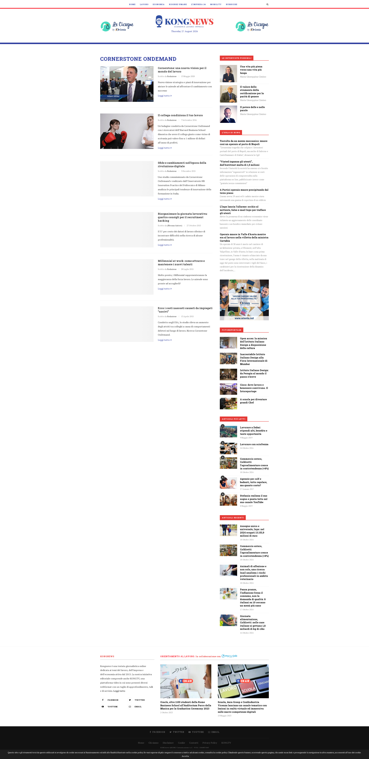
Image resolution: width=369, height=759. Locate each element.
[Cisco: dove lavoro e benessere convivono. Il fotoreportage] (228, 385)
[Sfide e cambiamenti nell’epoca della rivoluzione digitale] (127, 179)
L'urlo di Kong (231, 132)
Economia (159, 4)
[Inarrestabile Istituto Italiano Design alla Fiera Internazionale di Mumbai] (228, 354)
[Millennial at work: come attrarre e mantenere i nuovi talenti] (127, 277)
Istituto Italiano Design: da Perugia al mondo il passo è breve (254, 373)
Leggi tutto (164, 95)
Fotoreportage (231, 330)
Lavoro (144, 4)
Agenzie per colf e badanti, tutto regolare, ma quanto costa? (253, 482)
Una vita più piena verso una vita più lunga (251, 69)
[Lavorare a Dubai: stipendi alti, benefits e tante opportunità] (228, 431)
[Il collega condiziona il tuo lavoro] (127, 131)
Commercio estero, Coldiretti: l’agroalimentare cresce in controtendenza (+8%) (254, 463)
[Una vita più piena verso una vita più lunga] (228, 67)
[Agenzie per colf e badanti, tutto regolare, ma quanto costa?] (228, 483)
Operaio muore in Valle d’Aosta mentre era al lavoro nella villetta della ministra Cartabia (244, 237)
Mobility (216, 4)
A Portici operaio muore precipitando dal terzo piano (244, 191)
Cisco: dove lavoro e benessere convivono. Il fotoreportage (254, 388)
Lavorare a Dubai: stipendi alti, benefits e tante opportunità (253, 430)
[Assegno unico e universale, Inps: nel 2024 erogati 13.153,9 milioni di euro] (228, 530)
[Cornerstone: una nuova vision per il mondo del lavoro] (127, 84)
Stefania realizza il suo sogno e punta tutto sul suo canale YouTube (253, 499)
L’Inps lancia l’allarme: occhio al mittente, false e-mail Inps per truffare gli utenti (243, 210)
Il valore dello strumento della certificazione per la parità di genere (252, 91)
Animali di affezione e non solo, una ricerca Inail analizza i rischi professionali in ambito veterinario (254, 573)
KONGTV (226, 742)
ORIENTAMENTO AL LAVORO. (177, 656)
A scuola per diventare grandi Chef (253, 401)
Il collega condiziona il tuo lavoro (180, 115)
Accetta (185, 756)
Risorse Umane (178, 4)
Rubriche (231, 4)
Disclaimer (168, 742)
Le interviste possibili (237, 58)
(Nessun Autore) (174, 225)
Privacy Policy (210, 742)
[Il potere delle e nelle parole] (228, 107)
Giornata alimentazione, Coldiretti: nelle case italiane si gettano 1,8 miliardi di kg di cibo (253, 623)
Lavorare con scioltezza (254, 444)
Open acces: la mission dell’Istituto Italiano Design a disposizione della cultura (253, 343)
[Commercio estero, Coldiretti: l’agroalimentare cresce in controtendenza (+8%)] (228, 463)
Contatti (193, 742)
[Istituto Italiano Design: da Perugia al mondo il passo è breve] (228, 370)
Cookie (181, 742)
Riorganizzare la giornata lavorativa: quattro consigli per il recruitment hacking (182, 217)
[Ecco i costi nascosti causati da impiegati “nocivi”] (127, 324)
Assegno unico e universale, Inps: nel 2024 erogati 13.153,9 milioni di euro (252, 531)
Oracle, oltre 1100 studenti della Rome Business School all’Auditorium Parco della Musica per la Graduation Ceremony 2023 (185, 705)
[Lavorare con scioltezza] (228, 448)
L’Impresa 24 (198, 4)
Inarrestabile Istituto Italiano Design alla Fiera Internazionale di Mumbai (253, 359)
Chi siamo (153, 742)
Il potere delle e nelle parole (252, 109)
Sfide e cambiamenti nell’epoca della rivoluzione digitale (182, 164)
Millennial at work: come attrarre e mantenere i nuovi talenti (181, 262)
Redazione (172, 76)
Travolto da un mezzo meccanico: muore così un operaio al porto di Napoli (243, 142)
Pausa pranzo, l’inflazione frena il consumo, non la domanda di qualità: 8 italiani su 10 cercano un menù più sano (253, 597)
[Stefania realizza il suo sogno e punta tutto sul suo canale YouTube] (228, 500)
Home (132, 4)
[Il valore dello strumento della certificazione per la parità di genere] (228, 87)
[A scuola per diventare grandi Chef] (228, 399)
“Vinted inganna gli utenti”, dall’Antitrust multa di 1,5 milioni (239, 163)
